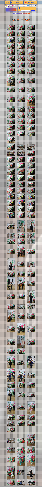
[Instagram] (12, 5)
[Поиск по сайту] (28, 5)
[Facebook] (14, 5)
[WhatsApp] (11, 5)
